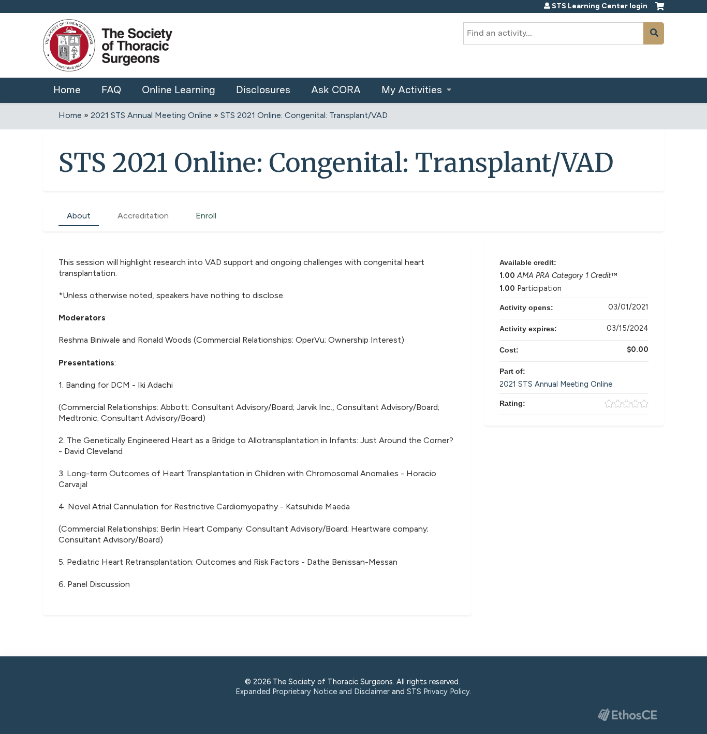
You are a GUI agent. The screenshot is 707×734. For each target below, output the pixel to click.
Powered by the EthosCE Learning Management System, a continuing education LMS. (627, 714)
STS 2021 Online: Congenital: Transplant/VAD (304, 115)
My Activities (411, 90)
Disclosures (263, 90)
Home (67, 90)
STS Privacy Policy (438, 691)
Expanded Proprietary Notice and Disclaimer (312, 691)
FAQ (111, 90)
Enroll (206, 216)
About (79, 216)
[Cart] (659, 10)
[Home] (107, 45)
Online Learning (178, 90)
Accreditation (143, 216)
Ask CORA (336, 90)
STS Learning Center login (599, 6)
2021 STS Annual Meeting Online (151, 115)
